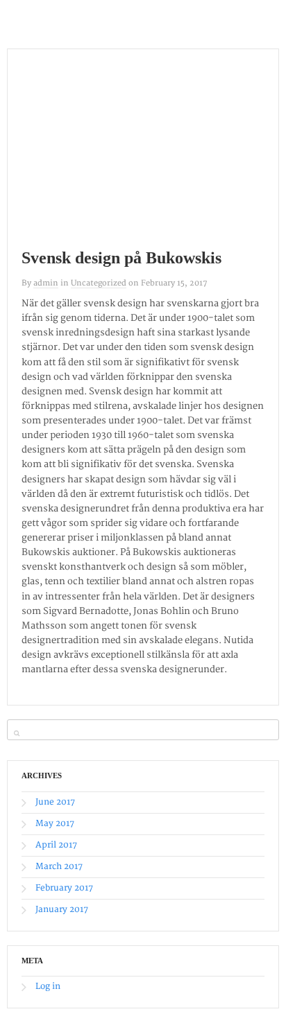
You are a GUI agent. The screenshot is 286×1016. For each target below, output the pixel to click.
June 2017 (55, 802)
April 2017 (56, 845)
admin (45, 283)
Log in (47, 986)
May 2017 (54, 823)
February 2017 (64, 888)
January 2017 (61, 909)
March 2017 (59, 866)
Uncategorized (98, 283)
